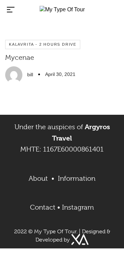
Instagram (78, 207)
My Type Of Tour (55, 231)
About (40, 178)
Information (76, 178)
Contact (42, 207)
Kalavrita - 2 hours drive (42, 44)
